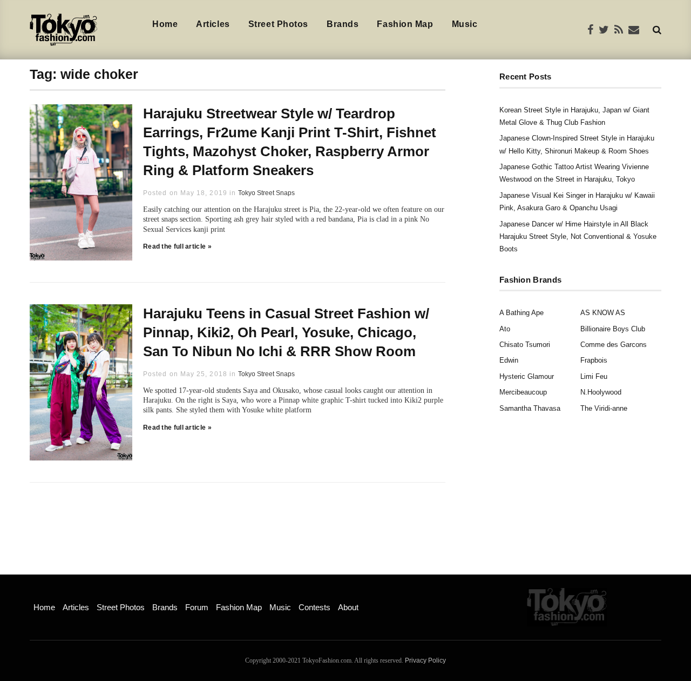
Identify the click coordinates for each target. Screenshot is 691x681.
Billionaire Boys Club (612, 329)
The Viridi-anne (603, 408)
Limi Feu (593, 376)
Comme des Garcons (613, 344)
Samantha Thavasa (529, 408)
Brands (342, 24)
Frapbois (593, 360)
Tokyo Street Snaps (266, 193)
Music (465, 24)
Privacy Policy (425, 660)
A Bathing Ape (521, 313)
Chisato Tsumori (524, 344)
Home (165, 24)
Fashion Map (405, 24)
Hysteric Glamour (526, 376)
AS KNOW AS (602, 313)
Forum (196, 607)
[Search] (657, 29)
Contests (314, 607)
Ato (504, 329)
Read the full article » (177, 246)
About (348, 607)
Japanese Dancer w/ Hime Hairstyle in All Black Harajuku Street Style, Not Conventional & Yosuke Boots (577, 236)
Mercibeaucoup (523, 392)
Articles (212, 24)
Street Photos (278, 24)
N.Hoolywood (600, 392)
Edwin (508, 360)
